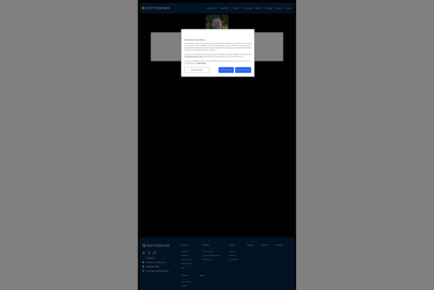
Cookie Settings (196, 70)
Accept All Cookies (243, 70)
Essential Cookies (226, 70)
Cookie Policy (201, 63)
